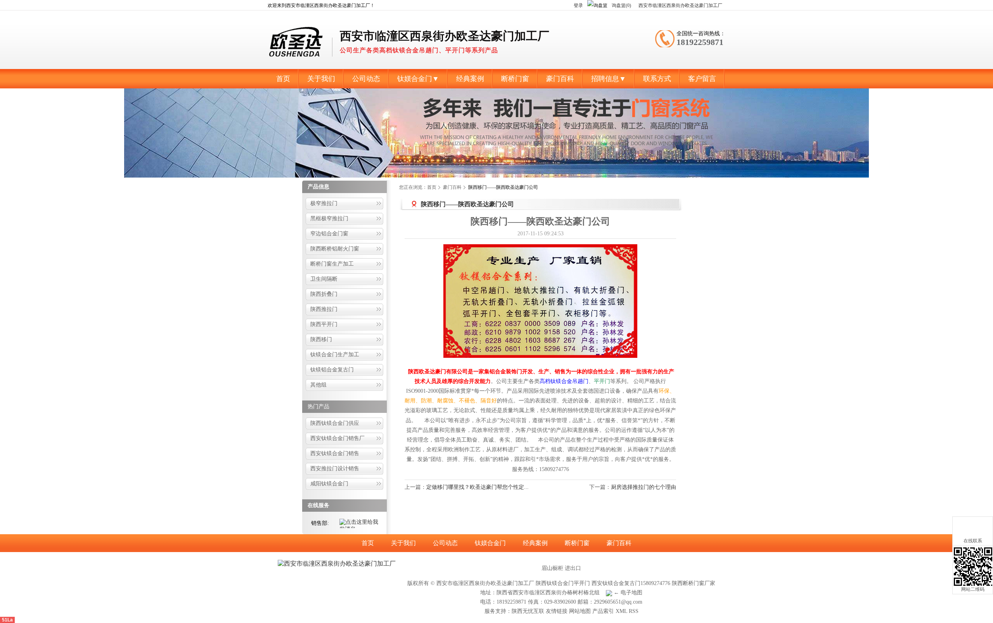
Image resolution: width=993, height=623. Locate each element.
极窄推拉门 (323, 203)
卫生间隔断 (323, 279)
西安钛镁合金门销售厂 (337, 438)
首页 (431, 187)
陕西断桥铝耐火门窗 (334, 249)
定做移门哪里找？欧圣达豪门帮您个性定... (477, 487)
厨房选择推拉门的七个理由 (643, 487)
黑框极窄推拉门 (329, 218)
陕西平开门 (323, 324)
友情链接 (556, 611)
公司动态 (445, 543)
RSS (633, 611)
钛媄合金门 (490, 543)
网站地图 (580, 611)
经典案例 (535, 543)
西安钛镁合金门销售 (334, 453)
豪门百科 (452, 187)
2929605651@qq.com (618, 602)
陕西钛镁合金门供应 (334, 423)
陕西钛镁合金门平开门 (563, 583)
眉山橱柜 (552, 568)
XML (621, 611)
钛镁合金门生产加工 (334, 354)
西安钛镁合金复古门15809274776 (631, 583)
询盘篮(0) (622, 5)
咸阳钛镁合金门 (329, 484)
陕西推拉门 (323, 309)
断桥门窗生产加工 (332, 264)
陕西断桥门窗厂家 (693, 583)
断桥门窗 (577, 543)
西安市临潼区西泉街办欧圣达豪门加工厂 (680, 5)
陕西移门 (321, 339)
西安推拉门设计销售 (334, 468)
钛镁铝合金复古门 (332, 370)
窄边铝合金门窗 (329, 233)
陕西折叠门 (323, 294)
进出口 (573, 568)
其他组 (318, 385)
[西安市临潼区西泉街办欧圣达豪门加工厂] (296, 60)
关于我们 (403, 543)
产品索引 (603, 611)
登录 (578, 5)
